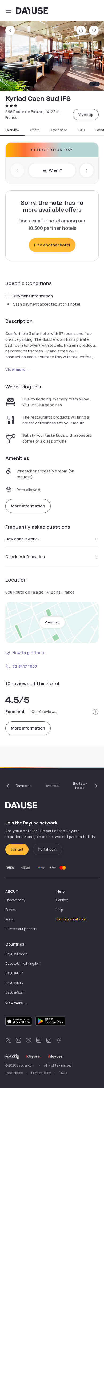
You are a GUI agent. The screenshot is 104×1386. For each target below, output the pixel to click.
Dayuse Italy (14, 982)
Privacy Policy (41, 1073)
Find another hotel (52, 245)
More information (28, 506)
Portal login (47, 849)
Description (59, 130)
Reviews (11, 909)
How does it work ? (22, 538)
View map (85, 114)
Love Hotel (52, 785)
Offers (34, 130)
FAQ (81, 130)
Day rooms (23, 785)
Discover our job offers (21, 929)
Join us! (17, 849)
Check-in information (25, 556)
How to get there (29, 652)
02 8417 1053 (24, 666)
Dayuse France (16, 954)
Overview (12, 130)
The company (15, 900)
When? (55, 170)
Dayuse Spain (15, 992)
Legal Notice (14, 1073)
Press (9, 919)
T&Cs (63, 1073)
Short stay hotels (79, 785)
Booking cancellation (71, 919)
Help (59, 909)
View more (15, 369)
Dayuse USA (14, 973)
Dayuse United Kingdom (23, 963)
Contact (62, 900)
